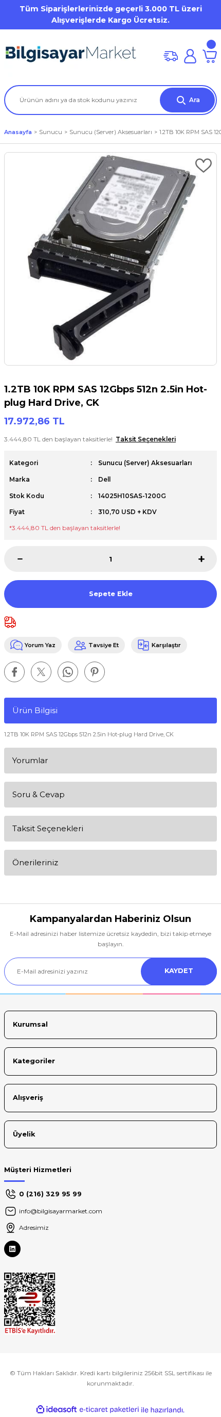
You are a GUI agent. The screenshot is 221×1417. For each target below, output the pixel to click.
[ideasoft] (56, 1409)
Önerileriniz (35, 862)
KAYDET (178, 971)
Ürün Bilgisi (35, 710)
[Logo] (71, 56)
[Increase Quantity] (207, 559)
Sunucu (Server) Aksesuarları (145, 463)
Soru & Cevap (38, 794)
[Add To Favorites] (203, 165)
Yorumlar (30, 760)
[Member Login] (190, 56)
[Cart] (209, 56)
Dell (104, 479)
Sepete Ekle (111, 594)
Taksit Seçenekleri (47, 828)
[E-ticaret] (109, 1410)
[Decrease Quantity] (13, 559)
